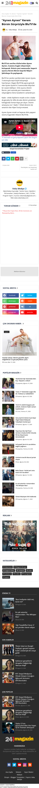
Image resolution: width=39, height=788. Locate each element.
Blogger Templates (17, 777)
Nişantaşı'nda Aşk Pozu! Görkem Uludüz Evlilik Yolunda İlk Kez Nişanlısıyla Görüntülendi (25, 434)
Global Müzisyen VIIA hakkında (25, 497)
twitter (30, 295)
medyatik (21, 570)
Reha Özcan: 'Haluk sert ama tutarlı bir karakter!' (25, 471)
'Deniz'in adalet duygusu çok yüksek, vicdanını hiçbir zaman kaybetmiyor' (25, 407)
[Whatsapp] (13, 158)
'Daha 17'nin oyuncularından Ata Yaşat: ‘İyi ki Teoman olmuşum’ (25, 726)
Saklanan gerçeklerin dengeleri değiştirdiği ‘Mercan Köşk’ (23, 663)
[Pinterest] (17, 158)
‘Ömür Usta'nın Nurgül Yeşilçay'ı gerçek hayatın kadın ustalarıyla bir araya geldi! (25, 649)
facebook (12, 295)
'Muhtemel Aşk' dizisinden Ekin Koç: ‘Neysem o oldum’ (25, 380)
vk (30, 307)
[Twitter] (8, 158)
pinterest (12, 307)
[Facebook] (4, 158)
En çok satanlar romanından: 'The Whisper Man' (25, 484)
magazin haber (9, 570)
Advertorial (8, 567)
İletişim (18, 772)
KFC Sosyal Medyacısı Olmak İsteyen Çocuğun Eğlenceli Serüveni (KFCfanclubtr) (24, 677)
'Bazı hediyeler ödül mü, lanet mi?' (24, 600)
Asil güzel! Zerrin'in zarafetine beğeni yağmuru (25, 445)
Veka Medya (18, 188)
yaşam (7, 577)
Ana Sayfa (5, 14)
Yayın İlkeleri (28, 772)
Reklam (19, 775)
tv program (27, 574)
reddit (30, 301)
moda (30, 570)
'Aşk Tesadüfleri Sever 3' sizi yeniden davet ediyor (25, 626)
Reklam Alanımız (19, 271)
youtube (30, 312)
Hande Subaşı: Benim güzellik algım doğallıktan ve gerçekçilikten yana (15, 359)
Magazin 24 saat (21, 567)
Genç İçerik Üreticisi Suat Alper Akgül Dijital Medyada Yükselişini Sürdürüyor (25, 420)
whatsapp (12, 301)
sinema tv (8, 574)
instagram (12, 312)
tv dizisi (13, 14)
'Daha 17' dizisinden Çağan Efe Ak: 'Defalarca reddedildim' (25, 393)
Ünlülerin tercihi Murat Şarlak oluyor (25, 458)
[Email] (21, 158)
